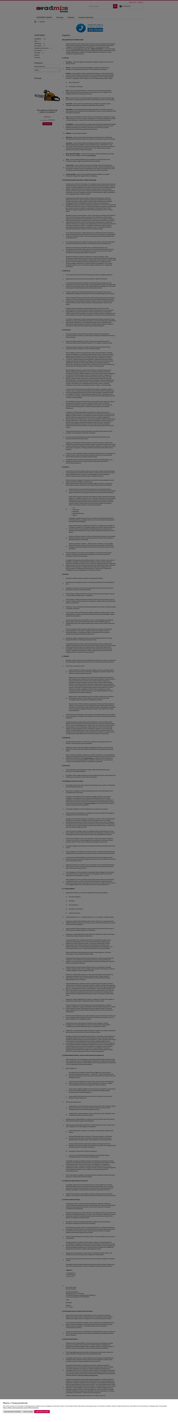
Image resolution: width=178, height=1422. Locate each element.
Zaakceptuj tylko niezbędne (12, 1411)
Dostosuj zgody (28, 1411)
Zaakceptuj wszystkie (42, 1411)
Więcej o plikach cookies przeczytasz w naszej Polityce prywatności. (21, 1407)
